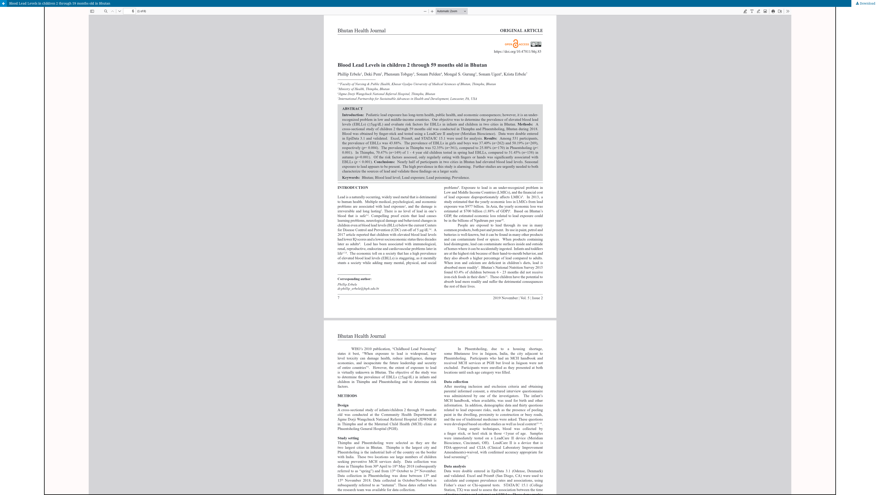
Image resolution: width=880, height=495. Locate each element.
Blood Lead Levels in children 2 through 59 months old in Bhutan (59, 3)
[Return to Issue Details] (3, 3)
